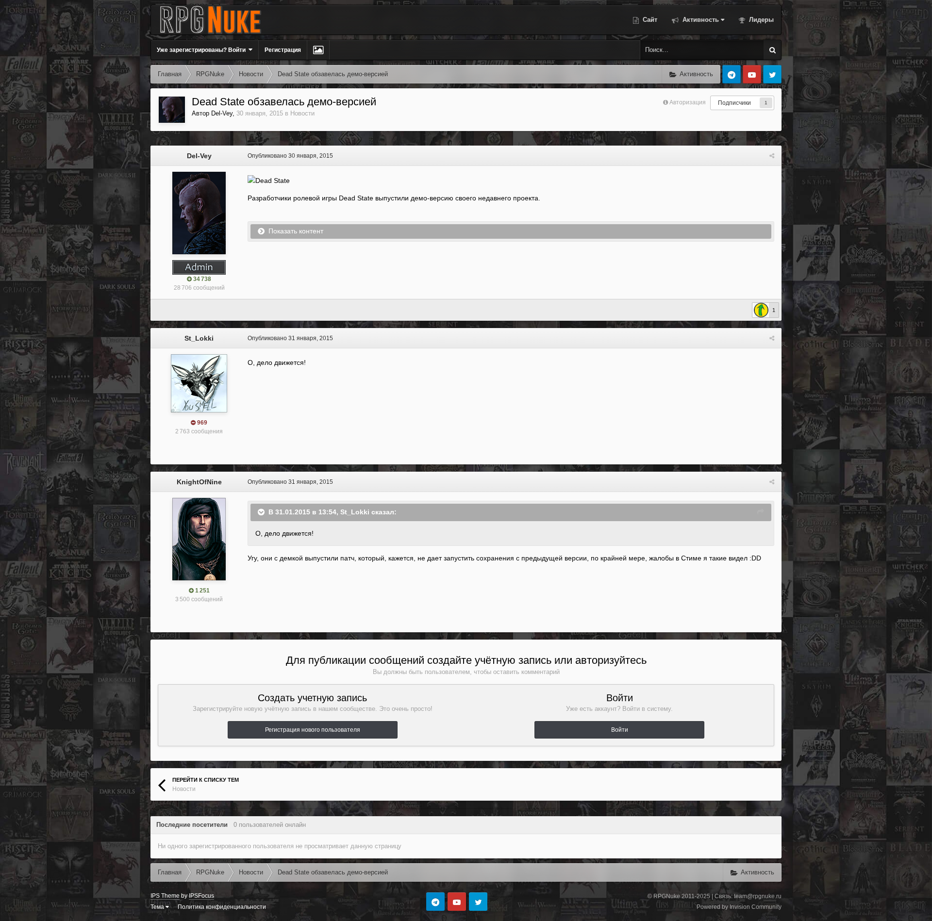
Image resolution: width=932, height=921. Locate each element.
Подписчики (734, 102)
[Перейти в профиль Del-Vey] (172, 110)
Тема (158, 907)
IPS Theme (165, 895)
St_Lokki (199, 338)
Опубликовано (290, 155)
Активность (700, 19)
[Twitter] (772, 74)
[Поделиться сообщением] (771, 155)
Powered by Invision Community (739, 907)
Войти (619, 729)
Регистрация (283, 50)
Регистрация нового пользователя (312, 729)
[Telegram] (731, 74)
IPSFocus (201, 895)
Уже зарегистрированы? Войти (203, 50)
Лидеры (760, 19)
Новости (302, 113)
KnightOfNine (199, 482)
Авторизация (687, 102)
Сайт (649, 19)
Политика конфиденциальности (222, 907)
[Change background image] (318, 50)
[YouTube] (752, 74)
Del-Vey (222, 113)
